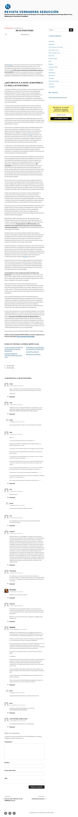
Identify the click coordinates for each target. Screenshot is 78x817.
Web (6, 778)
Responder (12, 396)
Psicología (51, 78)
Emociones (51, 55)
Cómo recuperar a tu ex (54, 52)
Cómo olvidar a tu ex (54, 50)
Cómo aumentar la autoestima (26, 336)
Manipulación (52, 72)
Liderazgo (51, 69)
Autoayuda (51, 41)
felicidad (25, 256)
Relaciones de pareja (54, 81)
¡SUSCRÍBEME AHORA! (61, 118)
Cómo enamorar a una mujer (56, 47)
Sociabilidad (52, 86)
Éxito (50, 61)
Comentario (8, 742)
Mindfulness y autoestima (33, 354)
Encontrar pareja (53, 58)
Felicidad (51, 64)
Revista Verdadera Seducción (32, 12)
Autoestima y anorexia (32, 351)
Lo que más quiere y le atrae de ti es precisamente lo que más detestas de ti (14, 349)
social (30, 134)
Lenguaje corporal (53, 67)
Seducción (51, 84)
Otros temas (52, 75)
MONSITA (12, 627)
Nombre (7, 762)
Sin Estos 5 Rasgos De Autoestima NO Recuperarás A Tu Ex (13, 355)
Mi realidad (13, 590)
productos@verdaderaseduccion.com (58, 97)
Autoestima (10, 365)
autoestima (9, 65)
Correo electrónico (10, 770)
